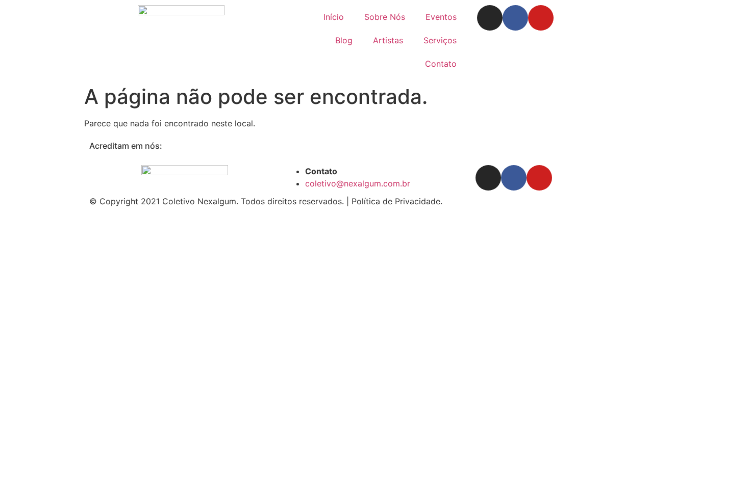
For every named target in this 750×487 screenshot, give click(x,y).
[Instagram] (490, 18)
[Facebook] (515, 18)
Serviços (440, 40)
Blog (344, 40)
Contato (441, 64)
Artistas (388, 40)
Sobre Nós (384, 17)
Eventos (441, 17)
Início (333, 17)
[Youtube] (541, 18)
